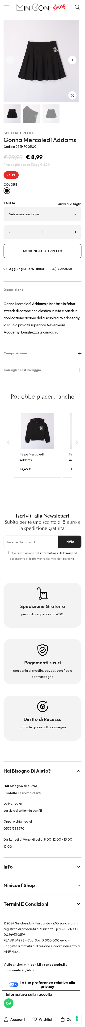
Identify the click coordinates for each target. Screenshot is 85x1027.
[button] (72, 60)
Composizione (15, 353)
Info (8, 867)
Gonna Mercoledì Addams (40, 140)
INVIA (69, 542)
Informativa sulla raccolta (29, 994)
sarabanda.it (54, 964)
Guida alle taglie (68, 204)
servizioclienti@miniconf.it (23, 810)
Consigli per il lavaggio (22, 370)
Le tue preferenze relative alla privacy (47, 984)
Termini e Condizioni (26, 904)
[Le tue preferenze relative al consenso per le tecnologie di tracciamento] (76, 1018)
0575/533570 (14, 828)
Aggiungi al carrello (42, 251)
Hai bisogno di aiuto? (27, 771)
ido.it (31, 970)
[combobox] (42, 214)
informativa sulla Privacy (56, 553)
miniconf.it (32, 964)
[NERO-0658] (7, 190)
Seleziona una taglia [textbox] (24, 214)
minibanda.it (14, 970)
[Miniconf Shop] (41, 7)
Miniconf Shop (19, 885)
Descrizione (14, 290)
